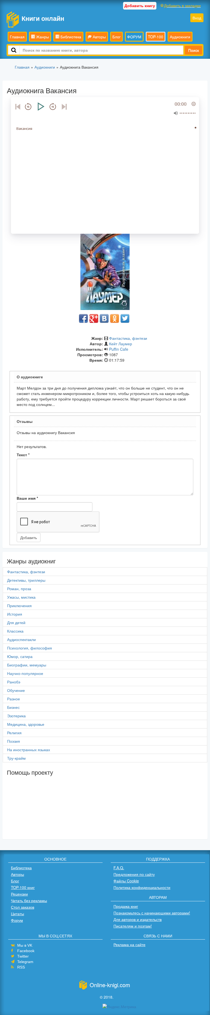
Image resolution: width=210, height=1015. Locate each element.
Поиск (193, 50)
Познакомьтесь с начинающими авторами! (151, 912)
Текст (23, 454)
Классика (15, 631)
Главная (17, 36)
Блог (116, 36)
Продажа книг (125, 906)
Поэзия (13, 741)
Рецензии (19, 894)
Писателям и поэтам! (132, 926)
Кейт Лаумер (120, 343)
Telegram (25, 962)
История (14, 614)
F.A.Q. (118, 867)
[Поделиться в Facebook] (83, 318)
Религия (14, 732)
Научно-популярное (25, 673)
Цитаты (17, 913)
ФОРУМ (134, 36)
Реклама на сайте (129, 944)
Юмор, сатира (20, 656)
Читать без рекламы (29, 900)
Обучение (16, 690)
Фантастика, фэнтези (128, 338)
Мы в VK (24, 945)
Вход (196, 18)
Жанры (42, 36)
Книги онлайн (43, 18)
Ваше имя (27, 498)
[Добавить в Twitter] (125, 318)
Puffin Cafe (118, 349)
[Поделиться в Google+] (93, 318)
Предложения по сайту (134, 874)
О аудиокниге (30, 376)
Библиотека (70, 36)
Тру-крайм (16, 758)
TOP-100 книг (23, 887)
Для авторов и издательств (137, 919)
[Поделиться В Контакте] (104, 318)
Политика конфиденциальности (141, 887)
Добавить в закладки (182, 5)
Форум (17, 920)
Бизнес (13, 707)
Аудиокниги (180, 36)
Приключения (19, 605)
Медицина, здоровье (25, 724)
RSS (21, 967)
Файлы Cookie (126, 881)
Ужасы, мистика (21, 597)
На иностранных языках (28, 749)
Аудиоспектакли (21, 639)
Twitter (23, 956)
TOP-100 (155, 36)
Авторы (99, 36)
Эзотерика (16, 715)
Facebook (25, 951)
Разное (13, 698)
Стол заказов (22, 907)
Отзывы (25, 421)
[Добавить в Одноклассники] (114, 318)
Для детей (16, 622)
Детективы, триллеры (26, 580)
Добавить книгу (139, 5)
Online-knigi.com (110, 985)
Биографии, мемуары (26, 665)
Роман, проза (19, 588)
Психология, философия (29, 648)
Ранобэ (13, 682)
